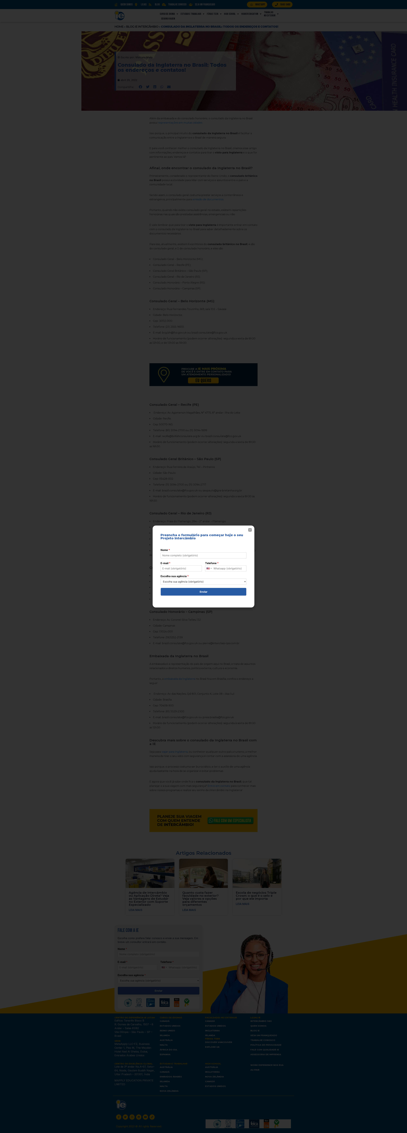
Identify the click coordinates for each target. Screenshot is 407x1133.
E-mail (165, 563)
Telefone (212, 563)
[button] (250, 530)
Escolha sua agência (175, 576)
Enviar (203, 591)
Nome (165, 550)
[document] (203, 566)
